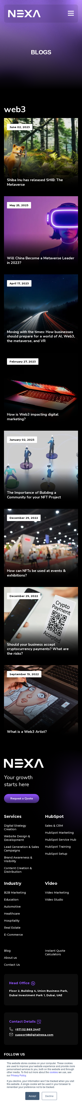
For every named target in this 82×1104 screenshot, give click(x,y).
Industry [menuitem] (12, 883)
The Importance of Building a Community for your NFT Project (34, 494)
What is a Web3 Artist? (27, 731)
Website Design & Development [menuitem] (17, 838)
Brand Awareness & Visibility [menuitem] (18, 859)
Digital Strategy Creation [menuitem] (15, 827)
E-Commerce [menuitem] (13, 934)
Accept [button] (32, 1096)
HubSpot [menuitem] (54, 816)
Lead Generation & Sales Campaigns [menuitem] (21, 848)
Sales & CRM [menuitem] (54, 825)
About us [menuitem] (10, 958)
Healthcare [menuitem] (12, 913)
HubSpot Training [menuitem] (58, 846)
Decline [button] (49, 1096)
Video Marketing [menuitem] (57, 892)
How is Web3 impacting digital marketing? (33, 416)
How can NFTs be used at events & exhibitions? (36, 573)
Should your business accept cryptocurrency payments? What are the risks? (38, 649)
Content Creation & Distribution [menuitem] (18, 870)
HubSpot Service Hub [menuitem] (60, 839)
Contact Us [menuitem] (12, 965)
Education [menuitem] (11, 899)
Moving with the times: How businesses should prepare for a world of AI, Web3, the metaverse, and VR (41, 336)
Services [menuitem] (12, 816)
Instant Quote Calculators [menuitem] (55, 952)
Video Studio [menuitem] (54, 899)
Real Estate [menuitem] (12, 927)
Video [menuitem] (51, 883)
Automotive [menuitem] (12, 906)
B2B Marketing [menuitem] (15, 892)
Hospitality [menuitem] (12, 920)
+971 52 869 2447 (27, 1029)
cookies (54, 1072)
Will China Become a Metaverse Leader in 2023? (40, 260)
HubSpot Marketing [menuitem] (59, 832)
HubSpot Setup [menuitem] (56, 854)
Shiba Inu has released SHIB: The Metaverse (35, 182)
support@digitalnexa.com (34, 1034)
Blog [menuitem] (7, 950)
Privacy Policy (18, 1075)
